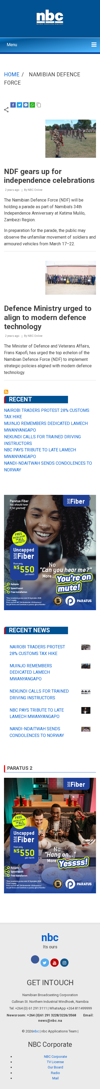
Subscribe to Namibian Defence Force (6, 392)
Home (11, 74)
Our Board (55, 1067)
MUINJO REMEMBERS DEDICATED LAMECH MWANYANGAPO (31, 672)
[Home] (50, 16)
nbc (50, 937)
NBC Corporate (55, 1057)
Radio (55, 1073)
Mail (55, 1078)
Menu (12, 44)
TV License (55, 1062)
